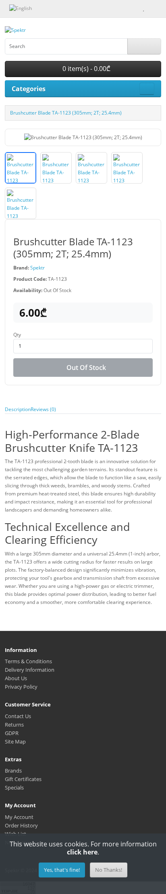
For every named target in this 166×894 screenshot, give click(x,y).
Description (18, 409)
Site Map (15, 741)
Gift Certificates (23, 779)
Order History (21, 825)
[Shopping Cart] (151, 8)
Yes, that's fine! (62, 869)
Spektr (37, 267)
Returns (14, 724)
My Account (19, 817)
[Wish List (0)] (143, 8)
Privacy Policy (21, 686)
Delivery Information (29, 669)
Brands (13, 770)
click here (82, 852)
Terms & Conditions (28, 661)
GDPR (12, 733)
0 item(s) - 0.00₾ (85, 68)
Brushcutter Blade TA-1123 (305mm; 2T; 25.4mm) (66, 112)
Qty (17, 334)
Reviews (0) (43, 409)
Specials (14, 787)
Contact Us (18, 716)
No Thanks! (108, 869)
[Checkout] (159, 8)
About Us (16, 678)
